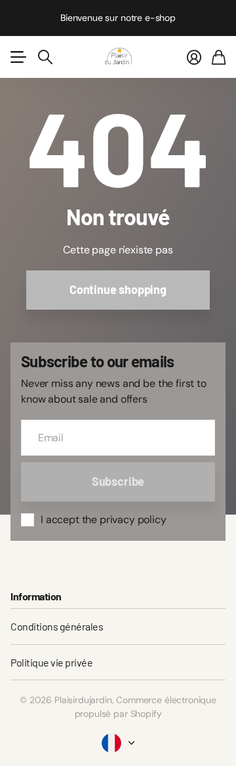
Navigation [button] (17, 57)
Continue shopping (118, 289)
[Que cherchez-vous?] (45, 57)
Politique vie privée (51, 662)
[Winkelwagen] (219, 57)
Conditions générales (56, 626)
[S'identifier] (194, 57)
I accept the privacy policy (104, 519)
